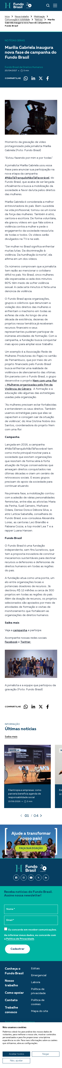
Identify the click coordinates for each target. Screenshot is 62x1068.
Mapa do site (39, 1011)
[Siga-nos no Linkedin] (46, 878)
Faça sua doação (31, 848)
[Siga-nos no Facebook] (16, 878)
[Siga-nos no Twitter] (38, 878)
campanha (20, 630)
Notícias (39, 20)
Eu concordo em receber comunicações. (32, 930)
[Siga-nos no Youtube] (31, 878)
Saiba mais (11, 736)
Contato (11, 1000)
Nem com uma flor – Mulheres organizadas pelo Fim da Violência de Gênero (31, 384)
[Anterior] (21, 816)
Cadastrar (17, 949)
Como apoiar (14, 992)
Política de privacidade (38, 991)
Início (7, 17)
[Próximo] (41, 816)
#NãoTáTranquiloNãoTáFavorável (27, 178)
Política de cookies (37, 1002)
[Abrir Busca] (48, 5)
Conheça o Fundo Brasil (14, 971)
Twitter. (25, 642)
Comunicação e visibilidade (17, 20)
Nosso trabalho (22, 17)
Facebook (11, 642)
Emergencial (38, 975)
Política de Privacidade (20, 939)
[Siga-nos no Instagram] (24, 878)
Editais (35, 968)
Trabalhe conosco (11, 1010)
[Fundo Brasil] (18, 5)
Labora (35, 982)
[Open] (55, 5)
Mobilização (39, 17)
